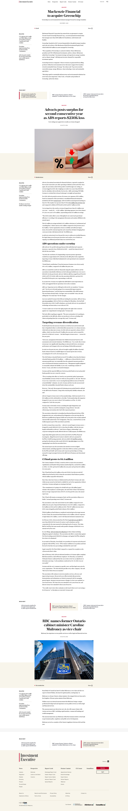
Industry (64, 7)
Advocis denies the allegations (59, 531)
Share (89, 28)
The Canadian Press (40, 685)
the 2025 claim (73, 441)
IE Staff (37, 28)
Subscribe (102, 1)
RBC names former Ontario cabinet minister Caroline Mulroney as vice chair (64, 95)
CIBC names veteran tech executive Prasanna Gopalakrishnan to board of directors (93, 95)
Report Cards (63, 1)
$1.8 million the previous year (77, 202)
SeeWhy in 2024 (77, 439)
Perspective (55, 1)
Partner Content (72, 1)
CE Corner (80, 1)
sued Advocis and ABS (75, 520)
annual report (57, 200)
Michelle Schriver (39, 177)
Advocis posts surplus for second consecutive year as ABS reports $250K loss (28, 95)
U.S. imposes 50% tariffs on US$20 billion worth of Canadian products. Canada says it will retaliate (25, 39)
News (49, 1)
